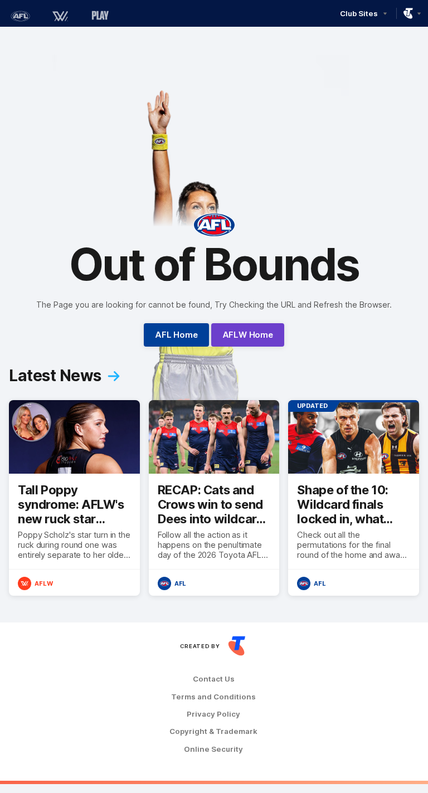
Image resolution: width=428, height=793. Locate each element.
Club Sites (358, 13)
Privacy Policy (213, 714)
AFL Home (176, 334)
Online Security (213, 749)
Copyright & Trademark (213, 731)
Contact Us (214, 679)
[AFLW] (60, 16)
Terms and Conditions (213, 696)
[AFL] (20, 16)
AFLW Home (247, 334)
